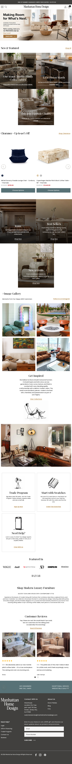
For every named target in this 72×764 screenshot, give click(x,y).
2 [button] (38, 677)
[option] (36, 445)
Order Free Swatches (53, 506)
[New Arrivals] (36, 265)
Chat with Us (18, 547)
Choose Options (18, 190)
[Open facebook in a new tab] (35, 755)
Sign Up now (18, 506)
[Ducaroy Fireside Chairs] (36, 107)
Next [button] (68, 166)
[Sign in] (65, 7)
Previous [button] (3, 166)
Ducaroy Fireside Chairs (36, 113)
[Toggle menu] (2, 7)
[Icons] (18, 221)
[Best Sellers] (54, 221)
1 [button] (35, 677)
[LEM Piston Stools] (54, 71)
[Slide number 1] (36, 25)
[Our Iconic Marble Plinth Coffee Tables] (18, 71)
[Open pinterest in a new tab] (45, 755)
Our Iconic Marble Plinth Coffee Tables (18, 78)
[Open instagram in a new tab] (40, 755)
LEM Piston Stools (54, 77)
